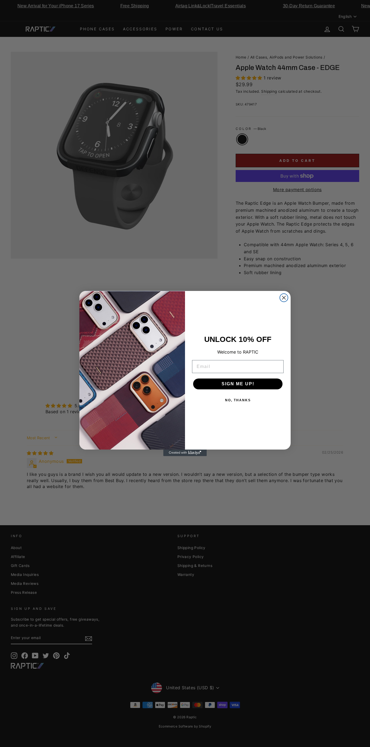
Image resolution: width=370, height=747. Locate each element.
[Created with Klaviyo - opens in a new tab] (185, 453)
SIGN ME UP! (238, 383)
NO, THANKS (238, 400)
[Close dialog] (284, 298)
